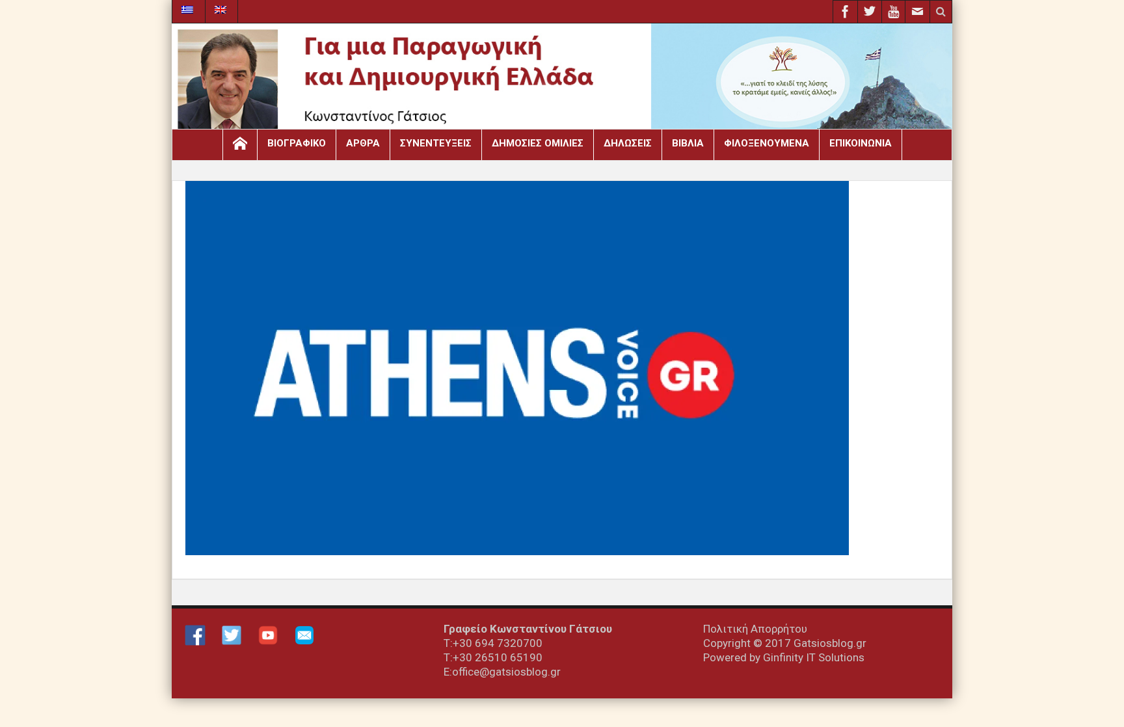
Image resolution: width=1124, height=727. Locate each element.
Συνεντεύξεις (436, 143)
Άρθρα (363, 143)
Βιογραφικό (296, 143)
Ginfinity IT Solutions (813, 657)
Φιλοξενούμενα (766, 143)
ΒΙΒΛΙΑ (688, 143)
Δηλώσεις (628, 143)
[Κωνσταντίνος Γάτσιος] (562, 80)
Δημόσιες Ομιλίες (537, 143)
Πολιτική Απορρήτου (755, 628)
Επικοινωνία (860, 143)
